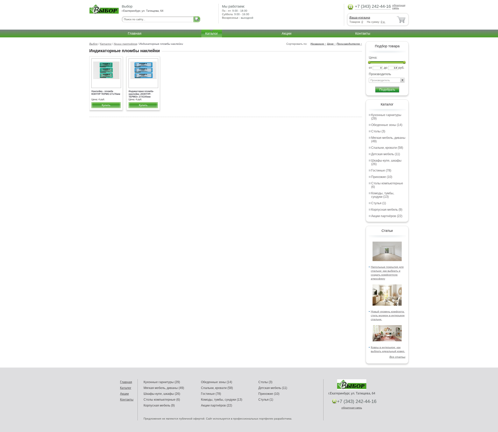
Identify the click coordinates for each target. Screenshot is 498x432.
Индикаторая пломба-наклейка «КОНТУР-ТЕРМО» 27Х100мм (141, 94)
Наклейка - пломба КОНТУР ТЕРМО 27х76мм (105, 92)
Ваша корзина (359, 17)
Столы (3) (378, 131)
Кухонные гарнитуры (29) (162, 382)
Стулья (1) (378, 203)
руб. (401, 67)
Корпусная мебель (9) (386, 209)
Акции (286, 33)
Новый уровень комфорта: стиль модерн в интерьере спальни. (388, 315)
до (385, 67)
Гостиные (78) (381, 170)
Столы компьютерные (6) (162, 399)
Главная (134, 33)
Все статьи (397, 356)
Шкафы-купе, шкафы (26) (162, 393)
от (370, 67)
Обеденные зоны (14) (386, 125)
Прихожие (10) (381, 177)
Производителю (349, 43)
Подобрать (387, 89)
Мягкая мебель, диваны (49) (164, 388)
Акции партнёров (125, 43)
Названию (318, 43)
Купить (106, 105)
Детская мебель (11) (385, 154)
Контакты (362, 33)
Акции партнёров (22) (386, 216)
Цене (331, 43)
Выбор (93, 43)
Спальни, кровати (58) (387, 147)
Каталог (211, 33)
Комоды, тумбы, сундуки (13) (382, 195)
